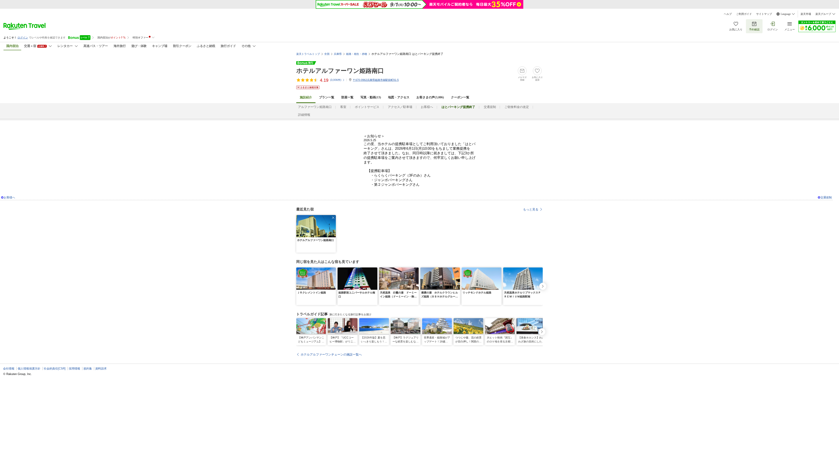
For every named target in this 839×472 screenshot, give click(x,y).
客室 (343, 107)
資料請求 (101, 368)
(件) (335, 80)
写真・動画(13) (371, 97)
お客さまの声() (430, 97)
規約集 (87, 368)
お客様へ (427, 107)
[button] (333, 217)
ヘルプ (728, 14)
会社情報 (8, 368)
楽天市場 (806, 14)
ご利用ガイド (744, 14)
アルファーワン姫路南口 (315, 107)
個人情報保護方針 (29, 368)
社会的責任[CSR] (55, 368)
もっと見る (530, 209)
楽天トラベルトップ (308, 54)
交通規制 (490, 107)
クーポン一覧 (460, 97)
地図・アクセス (398, 97)
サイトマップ (764, 14)
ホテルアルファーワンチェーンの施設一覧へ (331, 354)
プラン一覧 (326, 97)
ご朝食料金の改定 (516, 107)
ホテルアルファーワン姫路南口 (340, 70)
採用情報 (74, 368)
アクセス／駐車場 (400, 107)
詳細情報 (304, 114)
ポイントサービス (367, 107)
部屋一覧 (347, 97)
